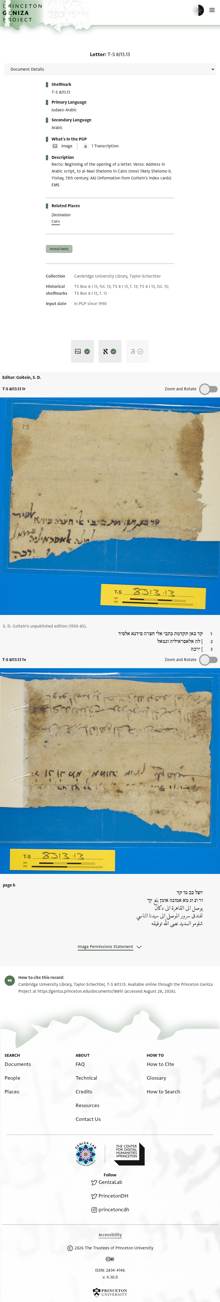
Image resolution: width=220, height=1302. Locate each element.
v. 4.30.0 (110, 1277)
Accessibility (110, 1235)
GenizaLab (110, 1182)
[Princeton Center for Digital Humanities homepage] (129, 1154)
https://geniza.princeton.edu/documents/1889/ (80, 991)
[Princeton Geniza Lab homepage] (90, 1154)
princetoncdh (114, 1209)
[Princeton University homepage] (110, 1292)
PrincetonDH (113, 1196)
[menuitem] (18, 1064)
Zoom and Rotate (181, 389)
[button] (23, 16)
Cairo (56, 221)
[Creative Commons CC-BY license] (110, 1260)
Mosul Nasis (59, 249)
